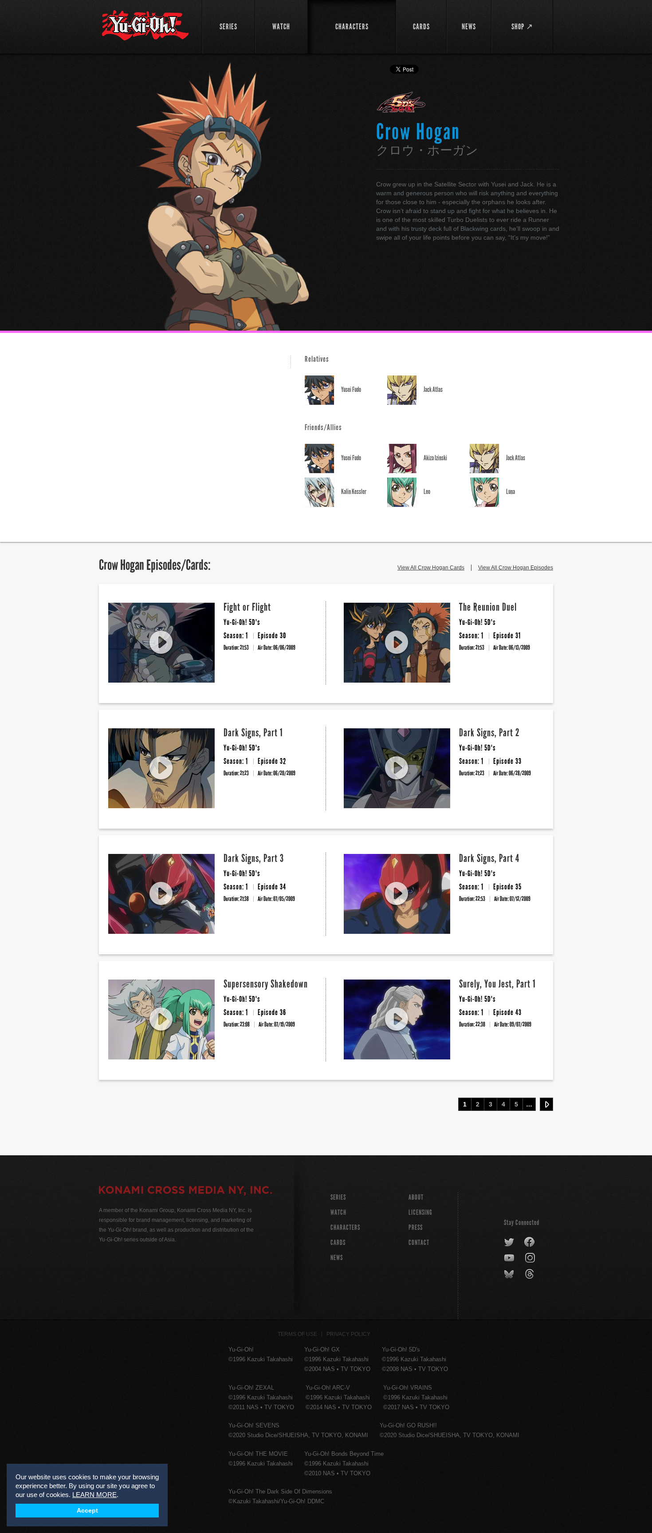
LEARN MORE (94, 1494)
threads (530, 1274)
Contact (418, 1242)
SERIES (338, 1197)
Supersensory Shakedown (266, 983)
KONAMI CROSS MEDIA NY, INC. (185, 1191)
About (416, 1197)
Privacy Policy (348, 1334)
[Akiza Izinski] (405, 459)
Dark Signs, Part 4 (489, 858)
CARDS (338, 1242)
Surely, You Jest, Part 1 (497, 983)
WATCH (338, 1212)
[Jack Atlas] (405, 390)
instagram (530, 1258)
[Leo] (405, 492)
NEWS (336, 1257)
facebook (529, 1242)
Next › (546, 1104)
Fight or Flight (247, 607)
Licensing (420, 1212)
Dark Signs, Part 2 (489, 732)
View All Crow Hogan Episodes (515, 568)
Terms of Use (297, 1334)
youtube (509, 1258)
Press (415, 1227)
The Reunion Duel (488, 607)
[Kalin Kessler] (323, 492)
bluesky (509, 1274)
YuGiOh (145, 25)
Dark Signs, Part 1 (253, 732)
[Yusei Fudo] (323, 390)
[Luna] (488, 492)
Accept (87, 1510)
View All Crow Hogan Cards (430, 568)
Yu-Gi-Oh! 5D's (401, 102)
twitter (509, 1242)
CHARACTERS (345, 1227)
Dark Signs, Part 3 (254, 858)
